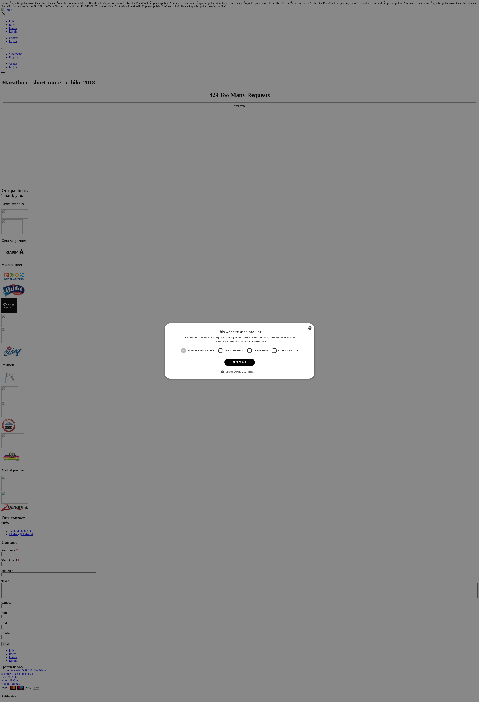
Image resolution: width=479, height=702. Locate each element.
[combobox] (310, 328)
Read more (260, 341)
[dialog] (239, 351)
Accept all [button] (240, 362)
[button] (239, 372)
